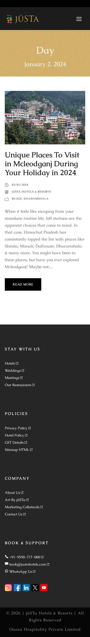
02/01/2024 (20, 184)
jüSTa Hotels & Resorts (31, 191)
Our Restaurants (18, 385)
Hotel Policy (14, 435)
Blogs (17, 198)
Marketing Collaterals (22, 507)
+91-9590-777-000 (24, 557)
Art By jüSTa (15, 499)
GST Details (14, 442)
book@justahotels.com (27, 564)
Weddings (13, 370)
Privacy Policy (16, 428)
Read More (23, 284)
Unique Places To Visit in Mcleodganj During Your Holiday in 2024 (42, 163)
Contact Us (13, 514)
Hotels (10, 363)
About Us (12, 492)
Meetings (12, 377)
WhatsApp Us (20, 571)
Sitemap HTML (17, 449)
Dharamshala (36, 198)
